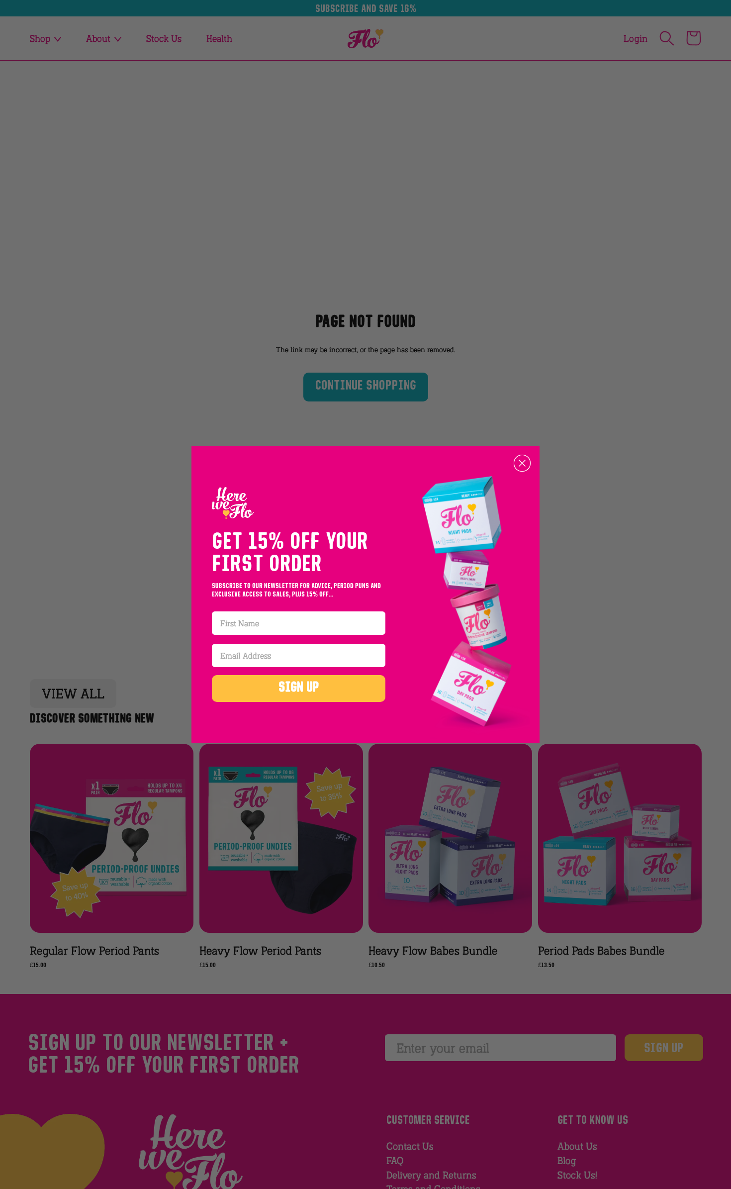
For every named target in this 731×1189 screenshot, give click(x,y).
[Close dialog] (522, 463)
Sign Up (298, 688)
